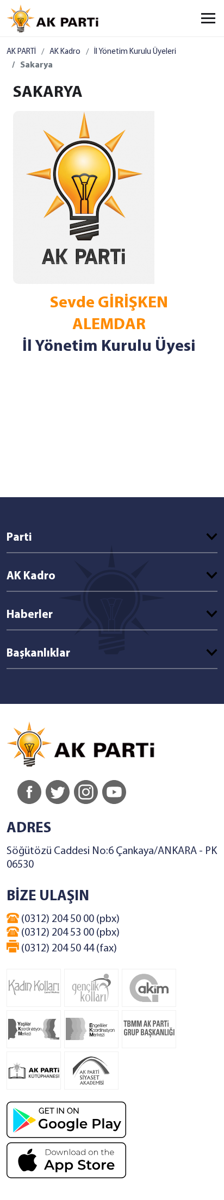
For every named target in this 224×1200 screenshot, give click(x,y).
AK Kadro (64, 52)
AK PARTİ (21, 52)
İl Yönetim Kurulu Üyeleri (135, 52)
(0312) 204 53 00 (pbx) (69, 932)
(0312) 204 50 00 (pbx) (69, 919)
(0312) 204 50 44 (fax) (68, 948)
